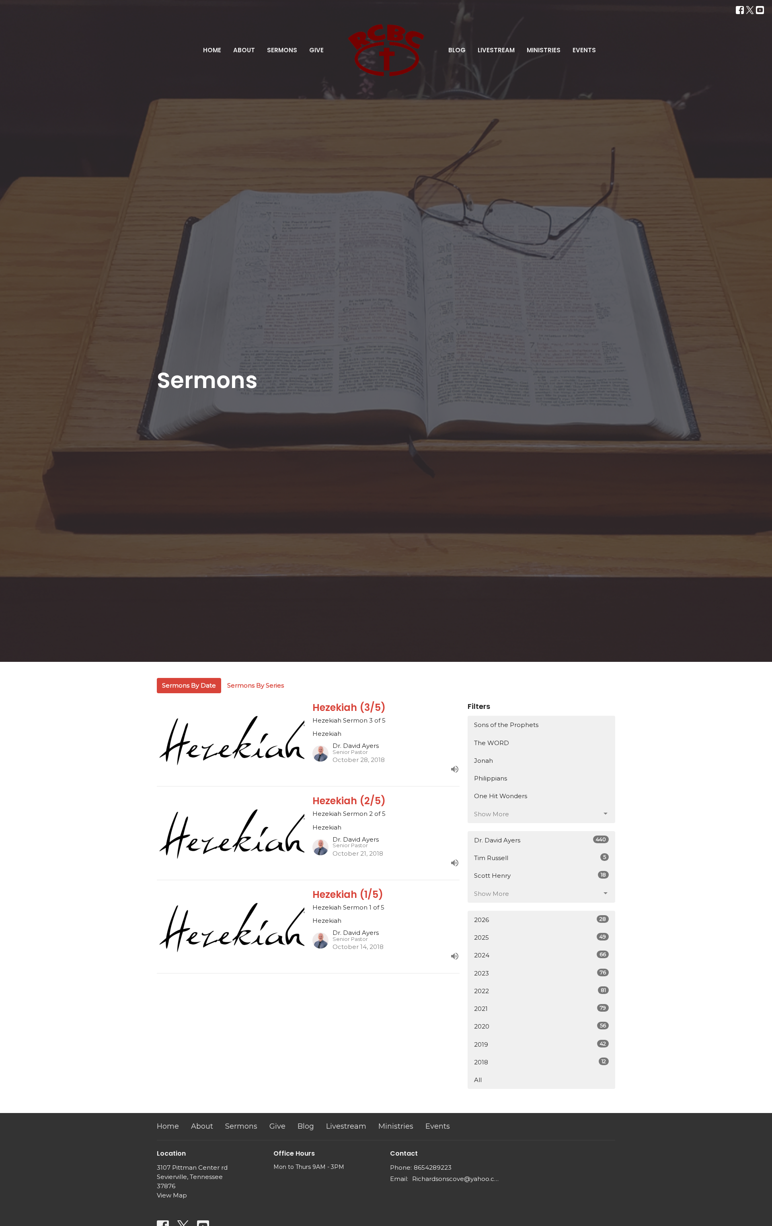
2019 (540, 1044)
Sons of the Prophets (506, 725)
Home (212, 50)
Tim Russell (540, 858)
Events (584, 50)
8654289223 (433, 1167)
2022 (540, 991)
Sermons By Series (255, 685)
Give (316, 50)
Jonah (483, 760)
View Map (172, 1195)
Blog (457, 50)
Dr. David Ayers (540, 840)
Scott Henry (540, 875)
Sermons (282, 50)
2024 (540, 955)
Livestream (496, 50)
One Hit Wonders (500, 796)
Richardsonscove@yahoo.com (455, 1179)
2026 (540, 920)
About (244, 50)
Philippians (490, 778)
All (478, 1080)
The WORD (491, 743)
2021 (540, 1008)
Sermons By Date (189, 685)
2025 (540, 937)
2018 (540, 1062)
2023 (540, 973)
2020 (540, 1026)
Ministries (544, 50)
